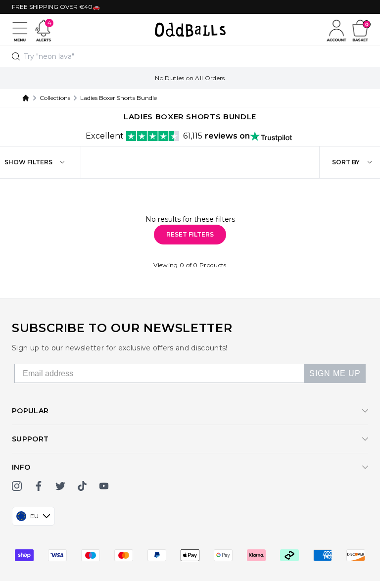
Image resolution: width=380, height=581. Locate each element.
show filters (28, 162)
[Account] (336, 30)
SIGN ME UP (335, 373)
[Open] (20, 30)
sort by (346, 162)
